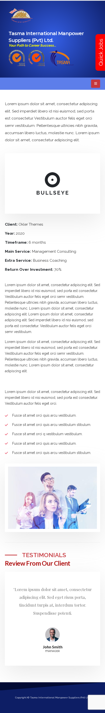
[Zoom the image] (61, 52)
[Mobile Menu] (95, 84)
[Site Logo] (21, 15)
